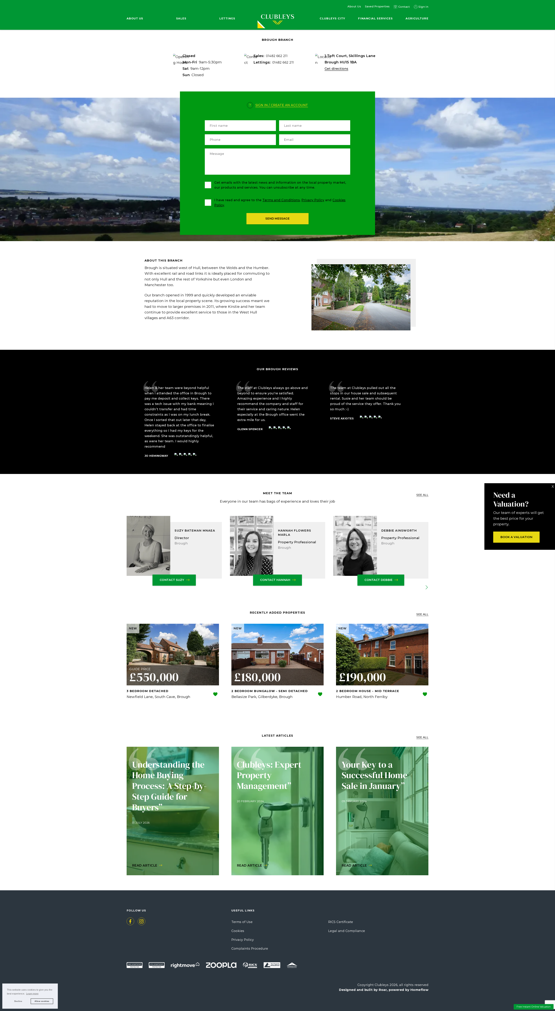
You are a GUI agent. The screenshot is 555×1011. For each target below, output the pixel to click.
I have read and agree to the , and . (280, 202)
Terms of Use (242, 922)
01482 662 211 (276, 56)
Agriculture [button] (417, 18)
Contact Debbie (379, 580)
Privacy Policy (312, 200)
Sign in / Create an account (281, 105)
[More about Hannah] (252, 546)
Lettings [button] (227, 18)
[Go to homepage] (277, 11)
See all (422, 495)
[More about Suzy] (148, 546)
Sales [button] (181, 18)
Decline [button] (18, 1001)
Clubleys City (332, 18)
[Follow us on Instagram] (141, 921)
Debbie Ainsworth (399, 530)
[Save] (215, 694)
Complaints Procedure (249, 948)
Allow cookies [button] (42, 1001)
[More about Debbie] (355, 546)
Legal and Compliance (346, 931)
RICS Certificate (340, 922)
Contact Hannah (275, 580)
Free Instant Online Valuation (534, 1006)
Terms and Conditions (281, 200)
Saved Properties (377, 6)
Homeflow (419, 990)
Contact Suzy (172, 580)
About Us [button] (135, 18)
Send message (277, 218)
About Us (354, 6)
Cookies (237, 931)
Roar (383, 990)
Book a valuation (516, 537)
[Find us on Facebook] (130, 921)
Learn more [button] (32, 993)
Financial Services (375, 18)
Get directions (336, 68)
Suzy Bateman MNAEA (195, 530)
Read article (144, 865)
